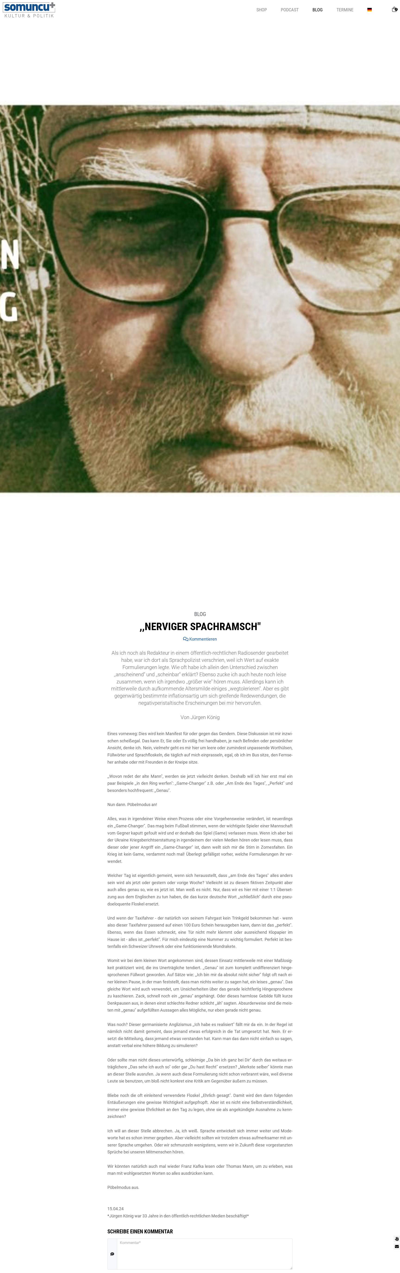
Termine (345, 10)
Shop (261, 10)
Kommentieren (202, 639)
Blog (317, 10)
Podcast (290, 10)
